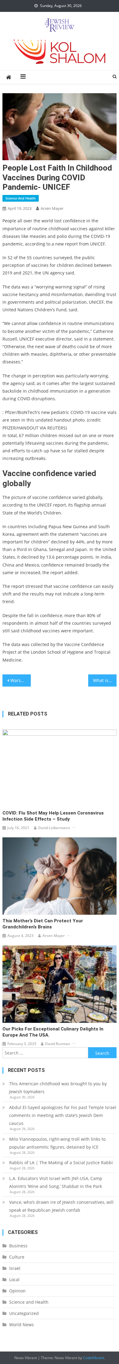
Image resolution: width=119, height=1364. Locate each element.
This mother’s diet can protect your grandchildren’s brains (42, 924)
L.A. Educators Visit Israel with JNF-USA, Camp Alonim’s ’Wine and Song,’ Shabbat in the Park (55, 1182)
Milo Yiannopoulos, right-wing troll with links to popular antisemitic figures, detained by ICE (57, 1143)
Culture (16, 1257)
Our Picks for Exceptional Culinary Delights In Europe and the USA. (52, 1032)
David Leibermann (54, 827)
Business (18, 1246)
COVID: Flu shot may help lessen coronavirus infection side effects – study (53, 816)
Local (14, 1279)
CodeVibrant (93, 1357)
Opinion (17, 1291)
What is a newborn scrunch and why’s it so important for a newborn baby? (105, 680)
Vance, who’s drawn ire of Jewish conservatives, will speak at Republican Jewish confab (61, 1206)
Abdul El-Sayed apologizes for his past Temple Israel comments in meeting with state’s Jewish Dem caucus (62, 1115)
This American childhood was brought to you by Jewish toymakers (58, 1087)
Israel (14, 1268)
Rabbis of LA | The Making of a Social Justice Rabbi (61, 1162)
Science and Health (20, 198)
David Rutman (57, 1043)
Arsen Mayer (52, 208)
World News (21, 1324)
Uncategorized (24, 1313)
